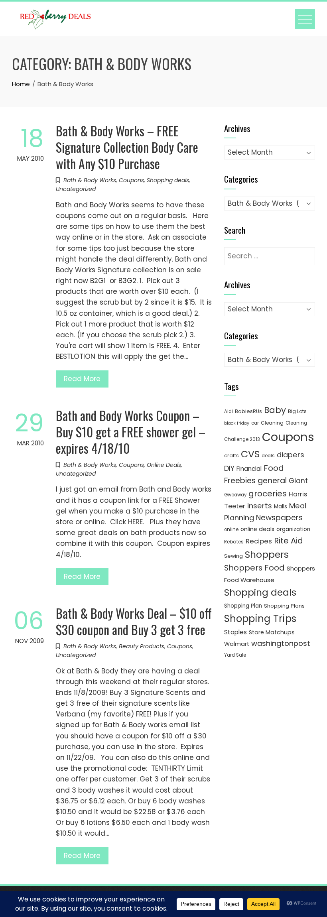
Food (274, 468)
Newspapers (279, 517)
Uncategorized (76, 189)
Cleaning (272, 422)
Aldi (228, 411)
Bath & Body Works (89, 180)
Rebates (234, 541)
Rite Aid (288, 540)
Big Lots (297, 411)
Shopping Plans (284, 606)
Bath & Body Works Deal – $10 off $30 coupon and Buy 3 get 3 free (134, 621)
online (231, 529)
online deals (257, 529)
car (255, 423)
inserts (259, 506)
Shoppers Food (254, 567)
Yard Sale (235, 655)
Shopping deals (168, 180)
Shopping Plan (243, 606)
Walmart (236, 644)
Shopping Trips (260, 619)
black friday (236, 423)
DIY (229, 468)
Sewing (233, 556)
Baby (275, 410)
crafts (231, 455)
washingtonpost (280, 643)
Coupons (131, 180)
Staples (235, 632)
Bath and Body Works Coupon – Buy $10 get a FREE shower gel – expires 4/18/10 (130, 431)
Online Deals (164, 465)
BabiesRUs (248, 411)
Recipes (259, 541)
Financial (249, 468)
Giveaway (235, 495)
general (272, 480)
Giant (298, 481)
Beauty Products (141, 646)
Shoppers (267, 554)
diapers (290, 455)
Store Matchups (272, 632)
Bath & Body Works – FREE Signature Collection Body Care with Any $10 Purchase (127, 147)
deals (268, 456)
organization (293, 529)
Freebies (240, 480)
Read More (82, 379)
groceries (267, 493)
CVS (250, 453)
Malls (280, 506)
